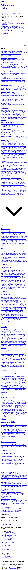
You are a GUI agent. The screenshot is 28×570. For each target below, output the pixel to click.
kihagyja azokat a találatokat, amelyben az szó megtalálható (14, 567)
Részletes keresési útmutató (14, 568)
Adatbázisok (4, 11)
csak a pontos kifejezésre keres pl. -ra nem (12, 565)
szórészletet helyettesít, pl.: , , (12, 562)
